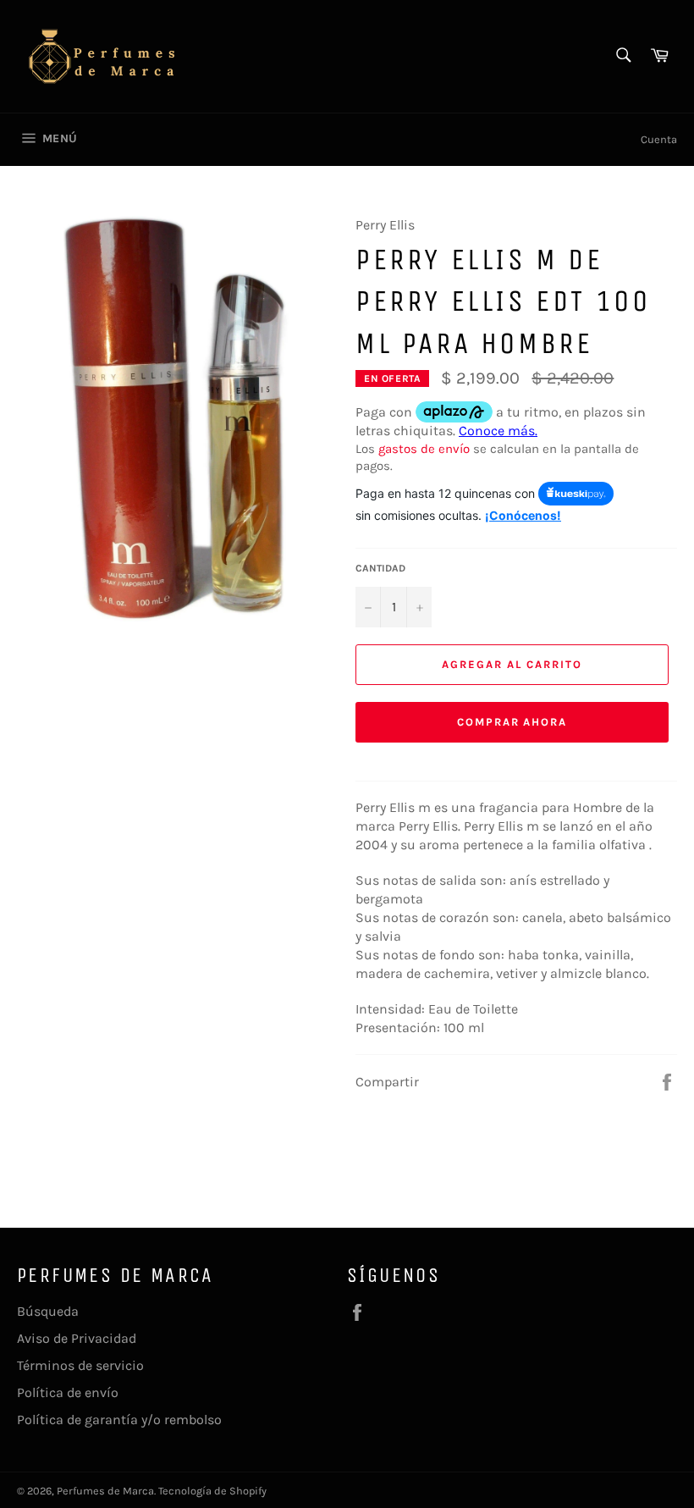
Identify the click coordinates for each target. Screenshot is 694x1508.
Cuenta (659, 139)
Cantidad (380, 568)
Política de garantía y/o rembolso (119, 1419)
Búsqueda (48, 1311)
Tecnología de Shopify (212, 1490)
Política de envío (67, 1392)
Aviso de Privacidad (76, 1338)
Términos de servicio (80, 1365)
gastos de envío (424, 448)
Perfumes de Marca (105, 1490)
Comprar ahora (512, 721)
